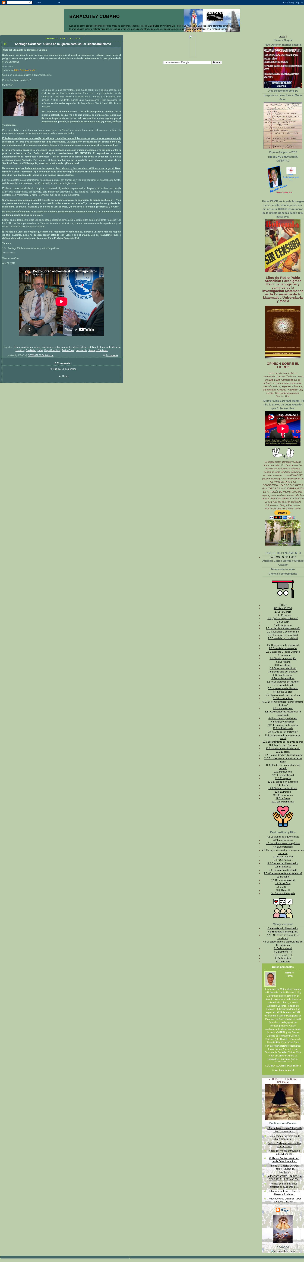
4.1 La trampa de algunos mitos (283, 837)
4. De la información (283, 675)
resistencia (81, 350)
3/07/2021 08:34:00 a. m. (40, 355)
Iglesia (75, 347)
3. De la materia (283, 655)
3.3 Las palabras (282, 665)
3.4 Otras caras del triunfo (283, 668)
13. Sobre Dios (282, 883)
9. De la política (283, 958)
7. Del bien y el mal (283, 856)
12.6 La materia (283, 792)
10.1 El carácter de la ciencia (283, 725)
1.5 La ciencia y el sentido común (283, 628)
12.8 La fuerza (283, 798)
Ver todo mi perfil (284, 1070)
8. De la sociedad (283, 948)
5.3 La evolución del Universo (283, 688)
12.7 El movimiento (283, 795)
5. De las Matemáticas (282, 678)
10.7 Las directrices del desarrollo (283, 748)
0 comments (112, 355)
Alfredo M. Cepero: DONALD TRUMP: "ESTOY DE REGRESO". (284, 1169)
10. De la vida (283, 961)
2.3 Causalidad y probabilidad (283, 638)
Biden (17, 347)
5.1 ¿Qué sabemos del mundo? (283, 682)
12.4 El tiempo (283, 785)
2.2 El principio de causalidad (283, 635)
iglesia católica (88, 347)
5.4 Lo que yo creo (282, 692)
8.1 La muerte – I (283, 952)
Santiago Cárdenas (98, 350)
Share (282, 36)
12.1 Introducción (283, 772)
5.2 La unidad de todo (283, 685)
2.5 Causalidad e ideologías (283, 648)
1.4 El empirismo (283, 625)
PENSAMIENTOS (283, 608)
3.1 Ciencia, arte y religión (283, 658)
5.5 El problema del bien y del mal (283, 695)
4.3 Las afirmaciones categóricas (283, 843)
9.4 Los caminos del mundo (283, 870)
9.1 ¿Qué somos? (283, 860)
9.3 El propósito (283, 867)
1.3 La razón (283, 622)
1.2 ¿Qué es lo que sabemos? (283, 618)
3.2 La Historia (283, 662)
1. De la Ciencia (283, 612)
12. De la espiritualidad (282, 880)
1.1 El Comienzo (282, 615)
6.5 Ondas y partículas (282, 722)
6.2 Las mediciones (283, 708)
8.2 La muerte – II (283, 955)
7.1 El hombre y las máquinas (283, 932)
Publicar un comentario (64, 369)
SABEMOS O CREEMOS (283, 557)
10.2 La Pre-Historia (283, 728)
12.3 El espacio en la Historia (283, 782)
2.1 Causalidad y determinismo (283, 632)
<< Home (63, 376)
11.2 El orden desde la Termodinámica (283, 755)
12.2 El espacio (283, 778)
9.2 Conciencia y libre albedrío (283, 863)
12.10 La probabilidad (283, 775)
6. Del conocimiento (283, 698)
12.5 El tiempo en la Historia (282, 788)
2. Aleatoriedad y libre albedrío (283, 928)
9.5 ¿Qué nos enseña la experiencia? (283, 873)
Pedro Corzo (68, 350)
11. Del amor (283, 877)
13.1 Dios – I (282, 887)
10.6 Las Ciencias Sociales (283, 745)
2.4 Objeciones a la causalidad (283, 645)
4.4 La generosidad (283, 847)
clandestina (47, 347)
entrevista (66, 347)
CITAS (283, 605)
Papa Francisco (52, 350)
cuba (57, 347)
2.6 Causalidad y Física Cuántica (283, 652)
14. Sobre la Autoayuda (283, 893)
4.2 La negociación (283, 840)
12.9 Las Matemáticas (283, 802)
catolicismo (27, 347)
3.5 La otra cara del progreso (282, 672)
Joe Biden (31, 350)
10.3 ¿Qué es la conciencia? (282, 732)
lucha (40, 350)
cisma (37, 347)
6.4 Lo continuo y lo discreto (282, 718)
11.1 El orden (283, 752)
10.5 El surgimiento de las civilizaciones (282, 742)
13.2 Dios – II (283, 890)
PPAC (290, 976)
